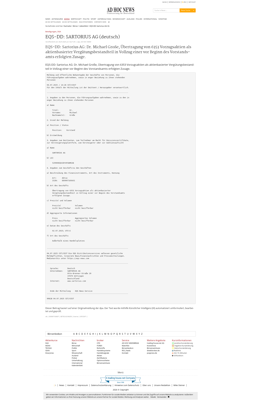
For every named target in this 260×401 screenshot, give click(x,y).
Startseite (67, 26)
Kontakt (125, 353)
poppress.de (152, 353)
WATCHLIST (192, 2)
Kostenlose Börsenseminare (153, 346)
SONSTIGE (162, 19)
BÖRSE (67, 19)
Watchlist (125, 345)
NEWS (47, 19)
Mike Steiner (179, 385)
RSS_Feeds (126, 350)
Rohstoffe (101, 348)
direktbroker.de (153, 350)
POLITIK (86, 19)
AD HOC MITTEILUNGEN (53, 22)
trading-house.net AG (155, 343)
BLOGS (164, 2)
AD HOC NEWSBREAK (130, 343)
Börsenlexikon (55, 333)
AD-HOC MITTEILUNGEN (70, 22)
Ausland (75, 355)
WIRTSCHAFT (76, 19)
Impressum (83, 385)
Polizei (74, 358)
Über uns (146, 385)
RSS (184, 2)
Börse (75, 26)
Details (153, 397)
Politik (74, 348)
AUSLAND (130, 19)
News (61, 385)
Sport (74, 350)
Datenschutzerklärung (101, 385)
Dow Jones (49, 353)
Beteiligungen (50, 32)
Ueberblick (83, 26)
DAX (47, 343)
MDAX (47, 345)
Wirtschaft (76, 345)
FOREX (99, 345)
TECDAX (48, 348)
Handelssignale (103, 353)
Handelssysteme (103, 350)
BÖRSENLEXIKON (174, 2)
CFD (98, 343)
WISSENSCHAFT (119, 19)
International (77, 363)
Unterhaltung (77, 360)
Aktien (99, 355)
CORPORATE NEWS (100, 22)
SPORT (93, 19)
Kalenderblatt (77, 365)
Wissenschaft (77, 353)
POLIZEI (139, 19)
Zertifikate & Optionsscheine (103, 359)
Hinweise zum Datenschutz (127, 385)
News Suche (185, 10)
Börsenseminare (103, 363)
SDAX (47, 350)
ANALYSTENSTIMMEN (86, 22)
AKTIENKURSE (57, 19)
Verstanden (161, 397)
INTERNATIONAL (150, 19)
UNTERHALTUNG (104, 19)
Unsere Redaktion (162, 385)
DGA (59, 32)
